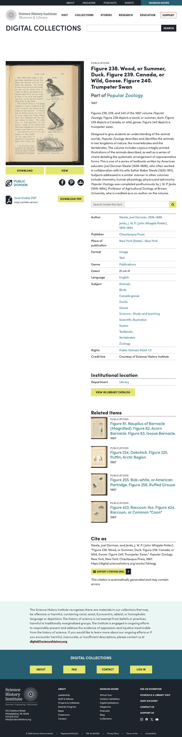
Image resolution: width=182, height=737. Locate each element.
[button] (128, 571)
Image (123, 252)
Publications (100, 63)
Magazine (89, 2)
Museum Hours (159, 2)
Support (168, 15)
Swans (123, 325)
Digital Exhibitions (109, 702)
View (64, 170)
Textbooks (126, 332)
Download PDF (71, 199)
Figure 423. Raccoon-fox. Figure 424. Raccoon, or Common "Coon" (142, 509)
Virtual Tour (106, 695)
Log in (141, 669)
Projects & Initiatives (68, 702)
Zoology (124, 343)
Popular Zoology (125, 95)
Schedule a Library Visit (155, 695)
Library (124, 382)
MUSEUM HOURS (109, 689)
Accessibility (151, 733)
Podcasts (110, 2)
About (70, 2)
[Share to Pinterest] (71, 182)
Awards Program (67, 706)
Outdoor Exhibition (110, 699)
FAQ (74, 669)
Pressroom (64, 714)
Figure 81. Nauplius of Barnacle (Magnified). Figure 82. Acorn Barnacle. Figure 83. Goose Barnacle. (143, 428)
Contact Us (147, 707)
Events (129, 2)
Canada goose (129, 296)
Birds (122, 290)
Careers (62, 718)
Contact (108, 669)
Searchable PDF (25, 198)
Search (169, 28)
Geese (123, 308)
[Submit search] (172, 204)
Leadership (64, 695)
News (61, 710)
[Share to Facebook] (62, 182)
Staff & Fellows (65, 699)
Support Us (147, 712)
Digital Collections (43, 28)
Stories (106, 15)
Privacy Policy (113, 733)
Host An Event (149, 700)
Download (25, 170)
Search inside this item (107, 204)
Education (147, 15)
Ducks (123, 302)
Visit (64, 15)
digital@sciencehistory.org (48, 641)
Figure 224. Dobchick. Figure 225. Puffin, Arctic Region (139, 454)
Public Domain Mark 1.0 (135, 350)
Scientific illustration (133, 320)
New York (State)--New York (138, 241)
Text (122, 258)
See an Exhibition (151, 689)
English (124, 277)
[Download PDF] (9, 199)
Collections (84, 15)
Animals (124, 284)
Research (126, 15)
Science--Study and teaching (139, 314)
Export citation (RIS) (110, 571)
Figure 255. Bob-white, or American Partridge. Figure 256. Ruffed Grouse (142, 482)
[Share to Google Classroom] (80, 182)
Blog (102, 714)
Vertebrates (127, 337)
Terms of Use (132, 733)
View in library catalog (113, 392)
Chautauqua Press (131, 234)
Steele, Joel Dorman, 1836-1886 (140, 217)
